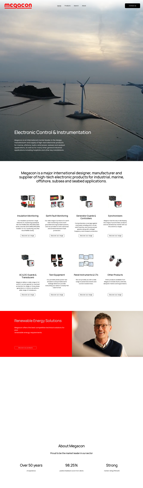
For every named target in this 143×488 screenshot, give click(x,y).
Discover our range (28, 236)
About (84, 6)
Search (76, 6)
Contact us (132, 6)
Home (59, 6)
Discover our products (25, 348)
